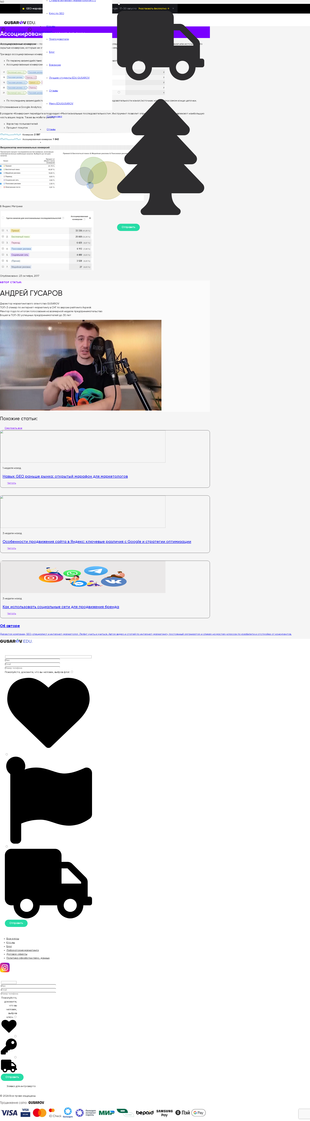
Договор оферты (16, 954)
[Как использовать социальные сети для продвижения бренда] (82, 592)
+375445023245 (16, 32)
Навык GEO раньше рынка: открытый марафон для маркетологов (65, 476)
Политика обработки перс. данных (28, 958)
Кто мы (10, 942)
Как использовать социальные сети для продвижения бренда (61, 606)
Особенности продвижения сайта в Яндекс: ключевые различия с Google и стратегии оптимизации (97, 541)
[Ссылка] (20, 23)
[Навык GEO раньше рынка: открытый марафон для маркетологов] (82, 462)
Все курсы (12, 939)
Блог (9, 946)
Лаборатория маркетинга (22, 950)
